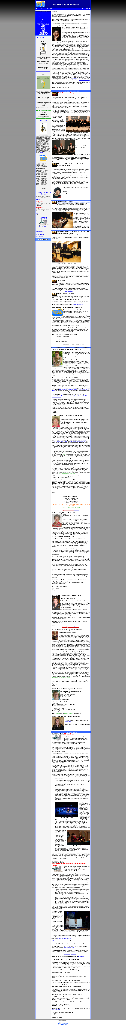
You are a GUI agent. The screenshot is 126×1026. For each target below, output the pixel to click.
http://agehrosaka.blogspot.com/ (67, 473)
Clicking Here (68, 721)
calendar (58, 713)
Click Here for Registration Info (71, 507)
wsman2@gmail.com (69, 947)
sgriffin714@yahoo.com (70, 954)
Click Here (42, 152)
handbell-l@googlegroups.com (77, 441)
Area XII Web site (68, 713)
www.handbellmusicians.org (64, 938)
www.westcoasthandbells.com (43, 71)
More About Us (39, 236)
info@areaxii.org (69, 291)
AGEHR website (43, 226)
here (64, 454)
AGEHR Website (40, 234)
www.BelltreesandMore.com (43, 110)
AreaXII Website (40, 231)
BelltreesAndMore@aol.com (43, 118)
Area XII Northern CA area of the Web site (62, 677)
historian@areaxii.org (78, 304)
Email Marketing (61, 1020)
